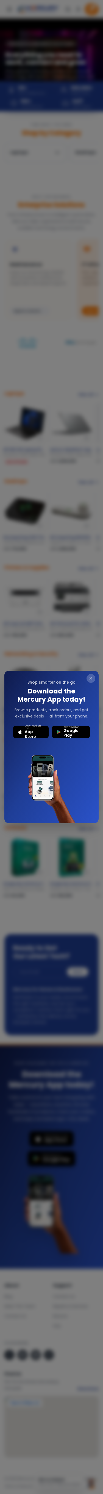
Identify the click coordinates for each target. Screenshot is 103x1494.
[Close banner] (91, 678)
